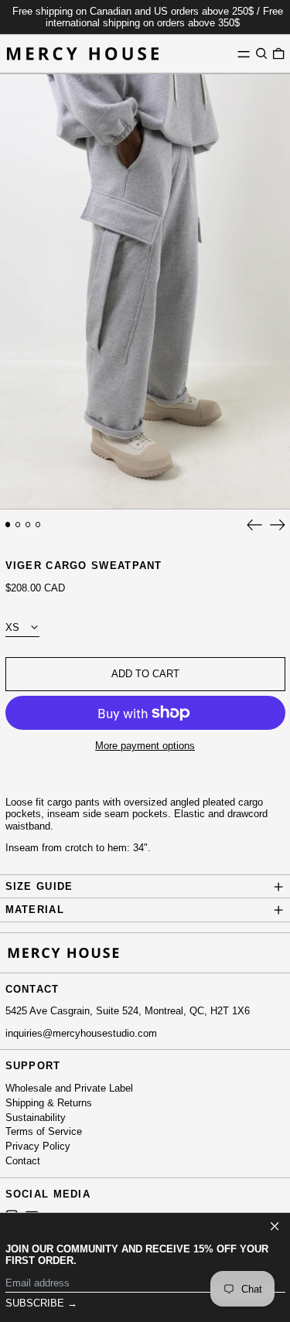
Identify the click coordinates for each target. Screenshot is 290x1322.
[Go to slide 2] (18, 524)
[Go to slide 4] (38, 524)
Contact (22, 1161)
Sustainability (35, 1117)
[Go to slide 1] (8, 524)
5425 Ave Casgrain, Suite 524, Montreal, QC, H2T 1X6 (127, 1011)
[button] (261, 54)
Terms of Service (43, 1131)
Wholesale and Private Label (69, 1088)
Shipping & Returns (48, 1103)
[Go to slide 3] (28, 524)
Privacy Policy (37, 1146)
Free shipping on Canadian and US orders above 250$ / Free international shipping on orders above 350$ (147, 17)
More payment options (145, 745)
